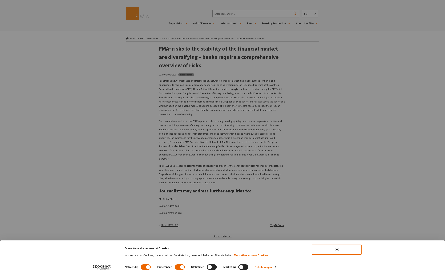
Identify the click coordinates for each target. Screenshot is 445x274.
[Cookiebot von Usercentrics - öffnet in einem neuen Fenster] (102, 267)
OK (337, 249)
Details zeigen (263, 267)
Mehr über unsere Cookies (251, 255)
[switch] (180, 267)
